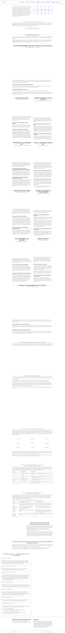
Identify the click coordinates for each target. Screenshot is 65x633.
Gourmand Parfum (21, 210)
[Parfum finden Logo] (3, 2)
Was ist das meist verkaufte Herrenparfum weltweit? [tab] (8, 603)
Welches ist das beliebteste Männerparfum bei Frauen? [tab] (8, 572)
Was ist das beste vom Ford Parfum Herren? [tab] (7, 597)
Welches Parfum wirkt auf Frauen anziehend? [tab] (7, 582)
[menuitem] (22, 2)
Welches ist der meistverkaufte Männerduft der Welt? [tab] (8, 566)
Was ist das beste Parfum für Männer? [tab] (6, 558)
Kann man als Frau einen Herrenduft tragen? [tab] (7, 589)
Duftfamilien (28, 433)
